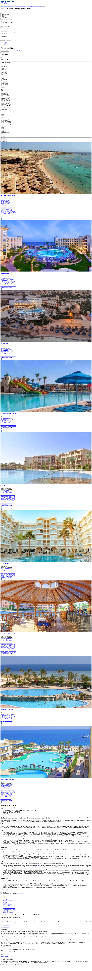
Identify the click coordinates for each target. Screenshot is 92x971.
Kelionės (5, 43)
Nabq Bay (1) (4, 72)
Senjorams (4, 133)
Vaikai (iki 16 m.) (4, 31)
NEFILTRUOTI (3, 138)
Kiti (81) (3, 87)
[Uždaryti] (52, 967)
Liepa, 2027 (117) (5, 103)
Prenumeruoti (3, 892)
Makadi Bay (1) (5, 79)
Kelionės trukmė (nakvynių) (6, 22)
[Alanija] (6, 16)
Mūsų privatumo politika (5, 925)
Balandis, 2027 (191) (6, 99)
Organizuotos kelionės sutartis (9, 908)
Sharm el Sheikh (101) (6, 66)
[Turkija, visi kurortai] (6, 14)
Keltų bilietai (36, 6)
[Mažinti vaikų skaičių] (1, 32)
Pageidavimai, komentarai (6, 38)
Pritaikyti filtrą (3, 141)
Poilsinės (4, 128)
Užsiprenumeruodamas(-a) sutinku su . (13, 893)
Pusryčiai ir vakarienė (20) (7, 121)
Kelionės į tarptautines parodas (9, 900)
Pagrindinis (5, 42)
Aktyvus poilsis (5, 130)
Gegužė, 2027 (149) (6, 100)
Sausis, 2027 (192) (5, 95)
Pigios (3, 127)
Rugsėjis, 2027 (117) (6, 105)
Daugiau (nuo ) (6, 214)
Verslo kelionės (42, 6)
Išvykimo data (4, 17)
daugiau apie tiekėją (5, 956)
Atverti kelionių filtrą (4, 52)
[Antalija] (6, 15)
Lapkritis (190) (5, 93)
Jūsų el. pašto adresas (5, 890)
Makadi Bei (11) (5, 83)
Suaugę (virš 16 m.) (4, 28)
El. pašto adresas (4, 36)
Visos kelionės (3, 6)
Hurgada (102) (5, 76)
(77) (3, 114)
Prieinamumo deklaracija (8, 912)
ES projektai (5, 910)
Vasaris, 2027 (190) (6, 97)
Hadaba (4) (4, 69)
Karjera (4, 903)
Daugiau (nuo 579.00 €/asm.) (6, 577)
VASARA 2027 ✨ (10, 6)
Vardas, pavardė (4, 33)
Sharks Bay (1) (5, 73)
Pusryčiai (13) (5, 120)
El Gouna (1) (4, 80)
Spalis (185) (4, 91)
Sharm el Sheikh (16, 50)
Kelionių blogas (6, 911)
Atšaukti (2, 40)
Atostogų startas (6, 899)
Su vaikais (4, 131)
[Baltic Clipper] (7, 1)
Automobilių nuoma (7, 895)
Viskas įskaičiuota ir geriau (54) (8, 124)
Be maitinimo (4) (5, 119)
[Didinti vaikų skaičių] (14, 32)
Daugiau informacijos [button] (5, 927)
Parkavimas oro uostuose (8, 896)
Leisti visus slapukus (17, 964)
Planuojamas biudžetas (5, 26)
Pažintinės (4, 136)
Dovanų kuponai (30, 6)
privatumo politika (20, 893)
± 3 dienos (4, 25)
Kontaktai (5, 902)
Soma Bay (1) (5, 85)
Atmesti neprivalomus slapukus (6, 964)
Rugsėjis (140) (5, 90)
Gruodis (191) (5, 94)
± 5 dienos (4, 21)
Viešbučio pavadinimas (5, 62)
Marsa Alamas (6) (5, 84)
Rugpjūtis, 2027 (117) (6, 104)
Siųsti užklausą (8, 40)
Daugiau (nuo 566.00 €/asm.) (6, 721)
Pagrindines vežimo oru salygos (9, 909)
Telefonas (3, 35)
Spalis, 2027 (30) (5, 107)
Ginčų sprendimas (6, 906)
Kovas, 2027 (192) (5, 98)
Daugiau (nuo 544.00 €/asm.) (6, 287)
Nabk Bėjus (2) (5, 71)
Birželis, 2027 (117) (6, 102)
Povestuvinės (4, 135)
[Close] (1, 57)
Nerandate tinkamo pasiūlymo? (46, 968)
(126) (3, 115)
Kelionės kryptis (4, 12)
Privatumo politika (6, 905)
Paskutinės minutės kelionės (20, 6)
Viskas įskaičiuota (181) (6, 122)
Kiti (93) (3, 74)
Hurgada (9, 50)
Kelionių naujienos (6, 898)
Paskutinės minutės (6, 132)
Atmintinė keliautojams (7, 904)
